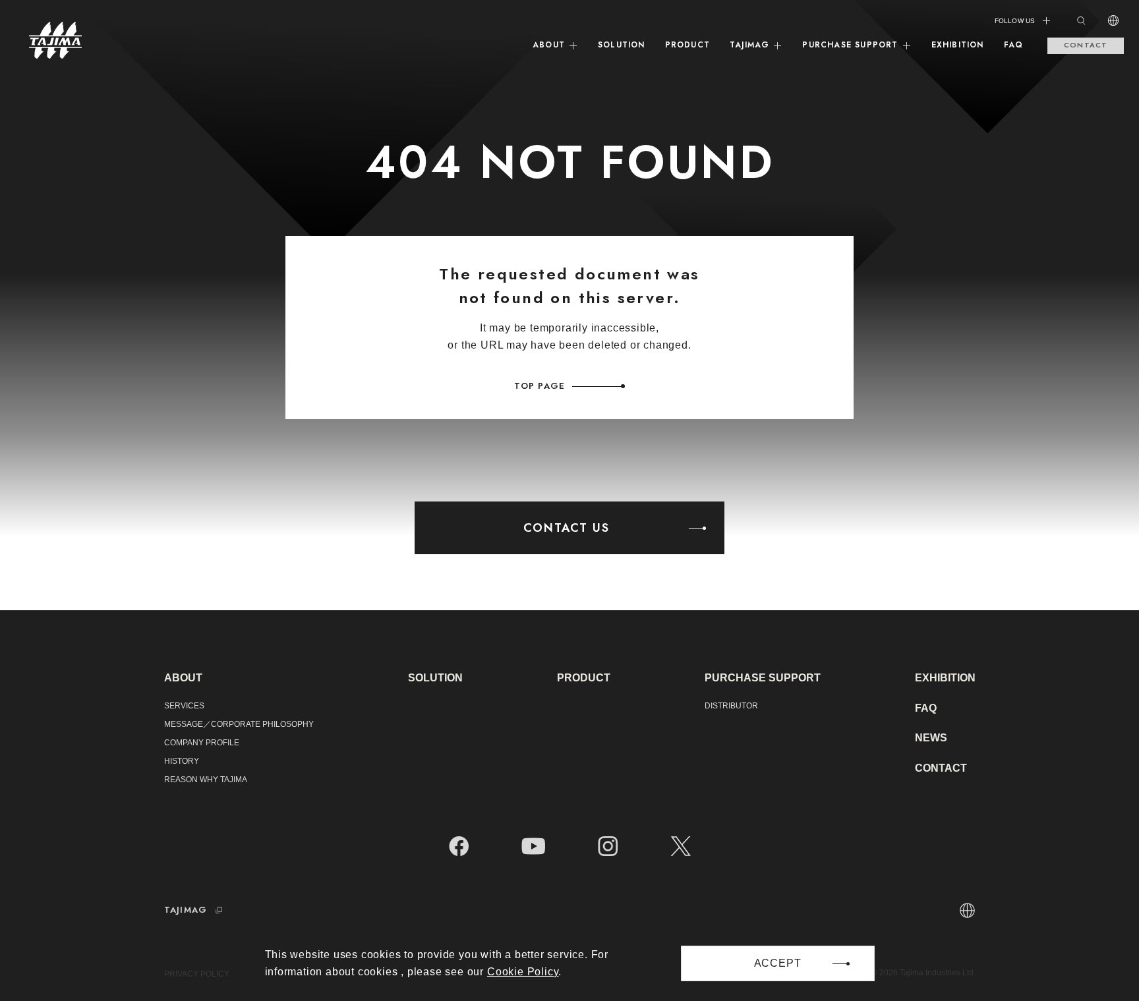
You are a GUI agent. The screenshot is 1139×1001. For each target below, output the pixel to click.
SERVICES (184, 705)
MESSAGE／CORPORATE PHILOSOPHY (239, 724)
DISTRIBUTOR (731, 705)
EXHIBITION (957, 45)
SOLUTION (621, 45)
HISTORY (181, 761)
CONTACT (1085, 45)
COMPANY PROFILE (201, 742)
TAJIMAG (749, 45)
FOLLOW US (1015, 20)
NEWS (931, 737)
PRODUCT (687, 45)
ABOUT (549, 45)
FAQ (1014, 45)
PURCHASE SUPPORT (850, 45)
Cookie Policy (522, 971)
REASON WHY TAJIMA (205, 779)
